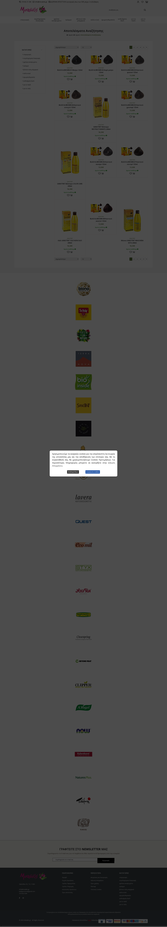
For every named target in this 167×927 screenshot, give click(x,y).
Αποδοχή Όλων (73, 472)
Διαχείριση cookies (92, 472)
